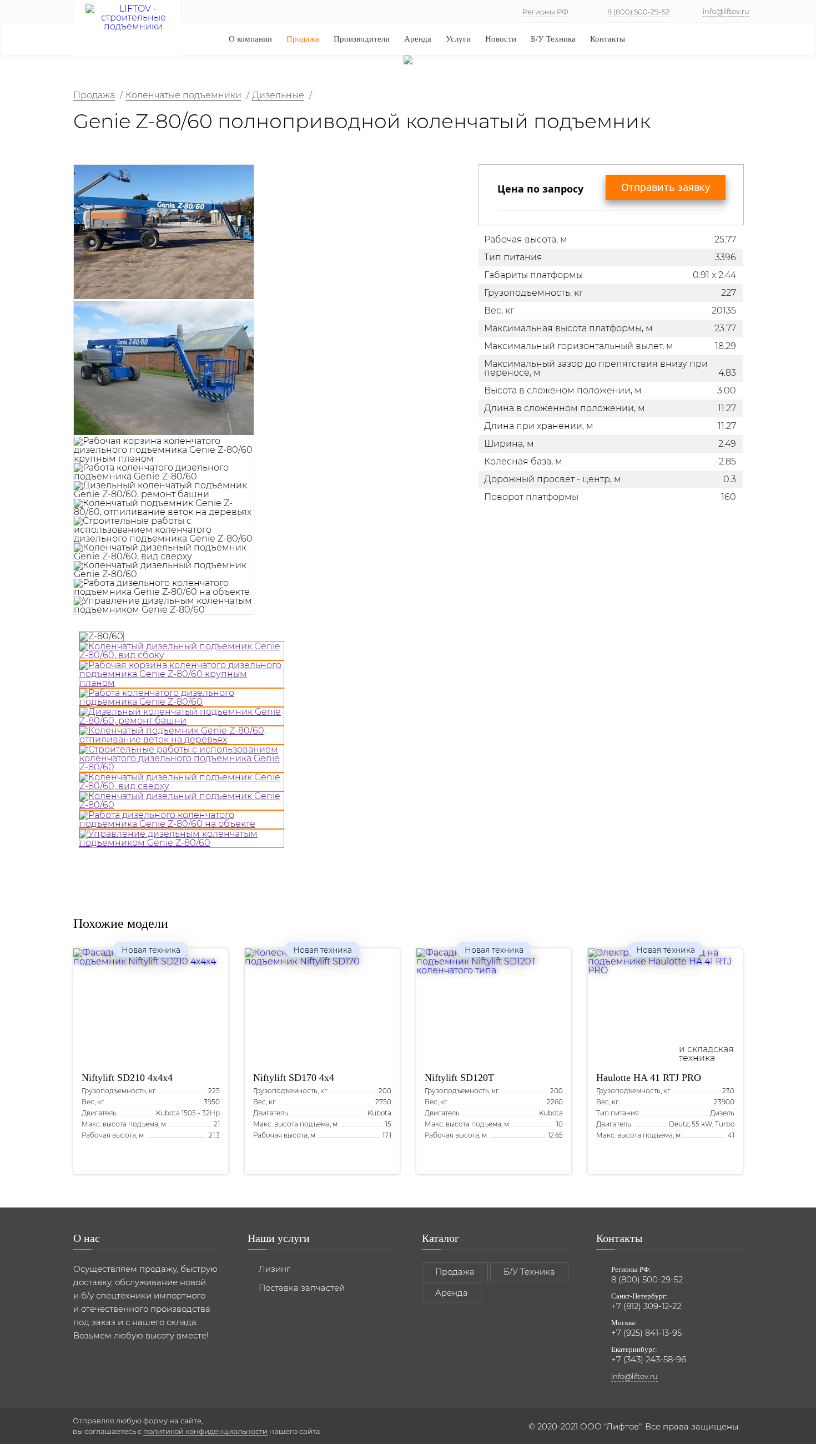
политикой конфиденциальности (205, 1431)
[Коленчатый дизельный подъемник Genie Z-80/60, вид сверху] (181, 781)
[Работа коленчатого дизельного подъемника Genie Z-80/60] (181, 697)
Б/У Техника (553, 38)
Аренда (417, 38)
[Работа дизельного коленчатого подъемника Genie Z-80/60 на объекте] (181, 819)
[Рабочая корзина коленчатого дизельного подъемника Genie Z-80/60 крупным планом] (181, 674)
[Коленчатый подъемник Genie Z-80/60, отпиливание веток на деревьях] (181, 735)
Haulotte (648, 1077)
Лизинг (274, 1269)
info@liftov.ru (726, 11)
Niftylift (127, 1077)
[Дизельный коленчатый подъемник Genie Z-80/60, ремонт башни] (181, 716)
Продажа (302, 38)
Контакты (607, 38)
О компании (250, 38)
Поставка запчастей (302, 1287)
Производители (362, 38)
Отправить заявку (665, 187)
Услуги (458, 38)
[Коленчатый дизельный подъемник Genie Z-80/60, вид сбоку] (181, 650)
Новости (500, 38)
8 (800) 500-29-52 (638, 11)
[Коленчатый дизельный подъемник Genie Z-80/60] (181, 800)
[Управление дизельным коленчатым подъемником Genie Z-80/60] (181, 838)
